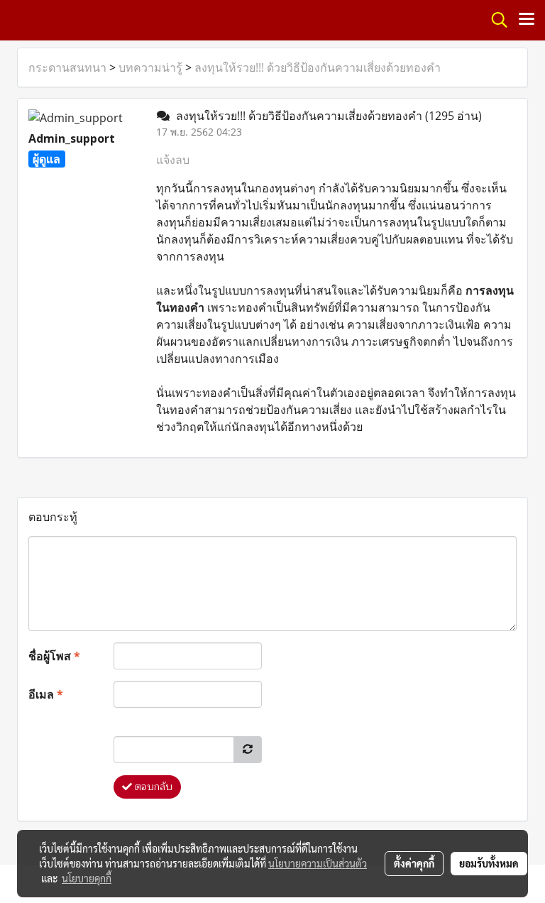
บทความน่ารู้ (150, 67)
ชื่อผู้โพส (54, 656)
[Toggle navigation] (526, 19)
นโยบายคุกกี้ (86, 878)
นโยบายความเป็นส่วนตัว (317, 863)
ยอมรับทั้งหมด (489, 863)
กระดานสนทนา (67, 67)
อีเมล (45, 694)
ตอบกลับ (152, 787)
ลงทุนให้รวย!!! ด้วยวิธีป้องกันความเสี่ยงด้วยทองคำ (317, 67)
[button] (494, 20)
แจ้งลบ (172, 160)
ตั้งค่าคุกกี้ (414, 863)
